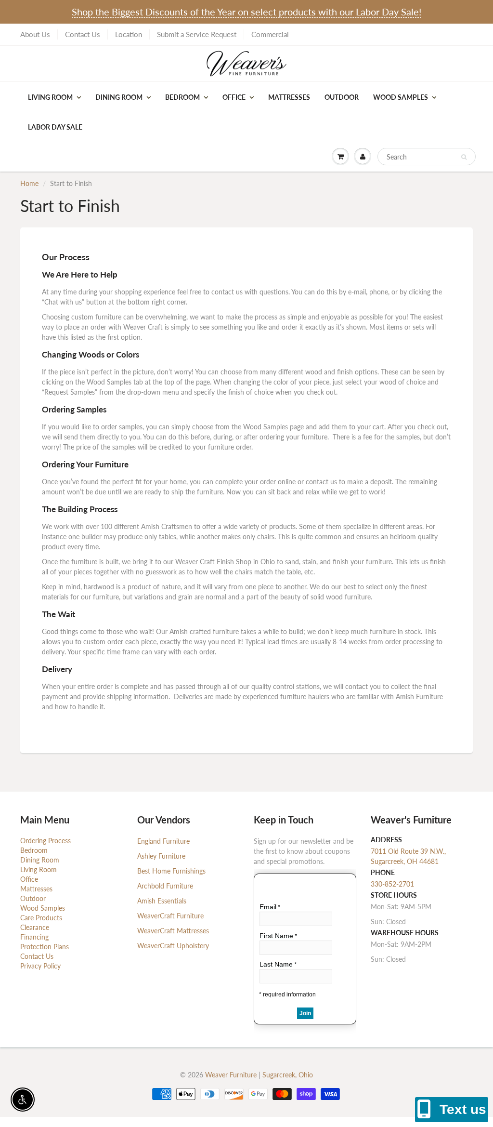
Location (128, 34)
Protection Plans (44, 946)
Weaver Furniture (232, 1075)
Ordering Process (45, 840)
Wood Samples (400, 97)
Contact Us (82, 34)
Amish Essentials (161, 901)
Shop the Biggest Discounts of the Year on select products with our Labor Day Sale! (246, 11)
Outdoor (341, 97)
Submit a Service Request (196, 34)
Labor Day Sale (55, 127)
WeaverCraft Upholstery (173, 945)
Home (29, 183)
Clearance (34, 927)
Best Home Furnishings (171, 871)
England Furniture (163, 841)
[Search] (464, 157)
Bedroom (182, 97)
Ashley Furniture (161, 856)
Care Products (41, 918)
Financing (34, 937)
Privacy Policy (40, 966)
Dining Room (119, 97)
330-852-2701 (392, 884)
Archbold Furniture (165, 886)
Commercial (270, 34)
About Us (35, 34)
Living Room (50, 97)
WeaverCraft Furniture (170, 916)
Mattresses (289, 97)
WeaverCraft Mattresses (173, 931)
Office (234, 97)
